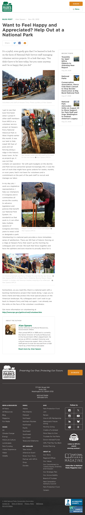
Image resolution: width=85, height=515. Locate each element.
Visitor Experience (9, 449)
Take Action (27, 449)
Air (3, 430)
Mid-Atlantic (27, 412)
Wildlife (5, 456)
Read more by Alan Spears (29, 349)
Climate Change (8, 433)
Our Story (47, 455)
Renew (45, 415)
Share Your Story (29, 456)
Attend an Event (29, 453)
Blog (4, 415)
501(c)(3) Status (7, 506)
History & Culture (8, 440)
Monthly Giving (49, 427)
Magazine (6, 418)
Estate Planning (49, 446)
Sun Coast (27, 437)
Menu (77, 9)
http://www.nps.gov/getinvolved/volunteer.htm (22, 312)
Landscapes (6, 443)
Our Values (47, 461)
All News (5, 408)
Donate (76, 4)
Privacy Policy (29, 504)
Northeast (26, 418)
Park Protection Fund (51, 408)
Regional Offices (49, 458)
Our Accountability (50, 475)
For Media (6, 421)
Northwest (27, 425)
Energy (5, 436)
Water (4, 453)
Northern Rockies (29, 421)
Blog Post (7, 19)
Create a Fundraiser (50, 430)
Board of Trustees (50, 478)
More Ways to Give (50, 433)
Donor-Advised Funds (51, 440)
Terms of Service (17, 504)
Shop (25, 462)
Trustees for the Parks (51, 436)
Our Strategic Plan (50, 472)
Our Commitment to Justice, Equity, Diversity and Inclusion (52, 467)
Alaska (25, 408)
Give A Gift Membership (52, 418)
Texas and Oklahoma (30, 441)
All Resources (7, 412)
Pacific (25, 428)
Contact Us (6, 504)
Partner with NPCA (30, 459)
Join (44, 412)
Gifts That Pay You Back (52, 443)
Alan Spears (25, 325)
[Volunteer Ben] (38, 153)
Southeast (27, 431)
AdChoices (39, 504)
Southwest (27, 434)
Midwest (26, 415)
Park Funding (7, 446)
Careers (46, 490)
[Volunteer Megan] (38, 226)
